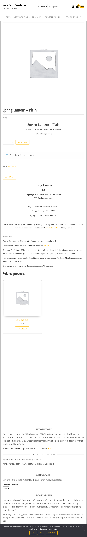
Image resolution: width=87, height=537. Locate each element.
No (41, 533)
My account (36, 17)
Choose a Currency (10, 484)
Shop (8, 17)
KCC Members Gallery (73, 17)
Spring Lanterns (12, 166)
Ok (33, 533)
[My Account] (73, 6)
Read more (51, 533)
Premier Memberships (53, 17)
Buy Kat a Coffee (52, 228)
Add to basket (22, 142)
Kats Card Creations (14, 5)
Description (9, 176)
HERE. (47, 245)
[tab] (11, 177)
